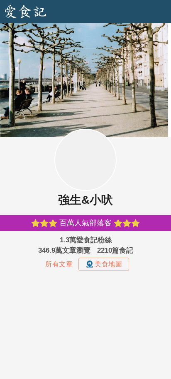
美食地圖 (108, 264)
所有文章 (59, 264)
